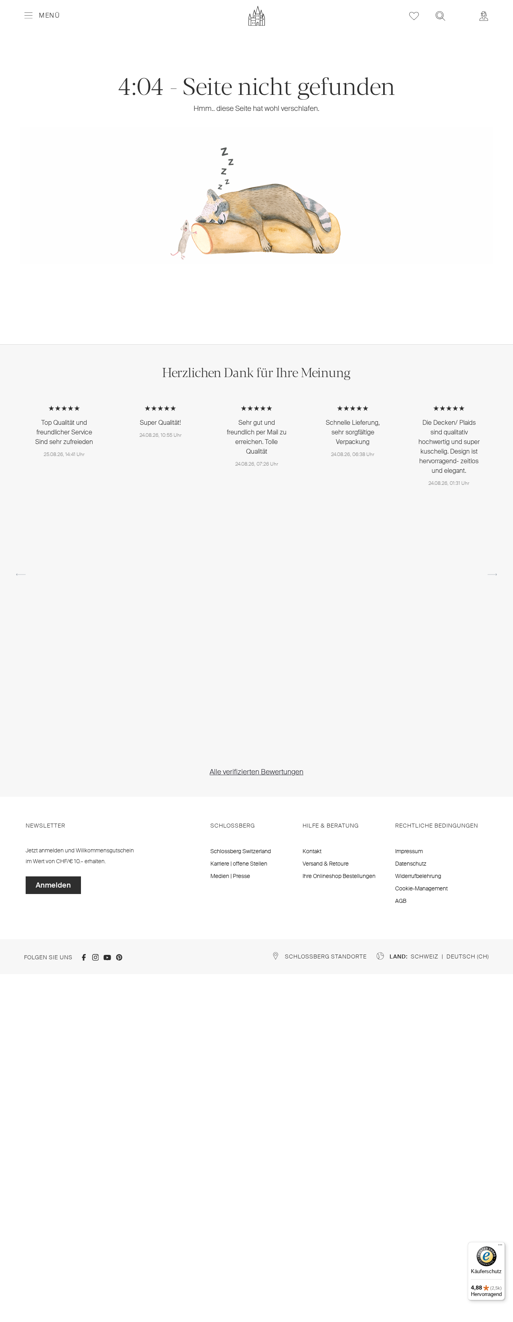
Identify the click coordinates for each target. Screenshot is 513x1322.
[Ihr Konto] (484, 16)
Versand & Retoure (326, 863)
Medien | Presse (230, 876)
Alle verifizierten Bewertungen (256, 772)
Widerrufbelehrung (418, 876)
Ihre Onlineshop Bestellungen (339, 876)
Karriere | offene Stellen (238, 863)
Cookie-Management (421, 888)
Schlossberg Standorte (326, 956)
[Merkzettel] (414, 16)
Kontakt (312, 851)
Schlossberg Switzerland (240, 851)
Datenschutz (410, 863)
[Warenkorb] (462, 10)
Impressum (409, 851)
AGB (400, 900)
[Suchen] (440, 16)
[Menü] (500, 1247)
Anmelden (53, 885)
